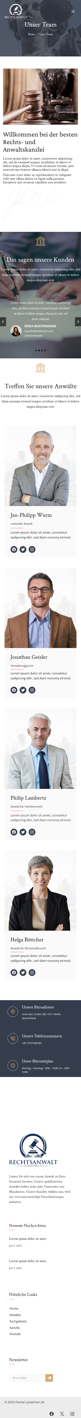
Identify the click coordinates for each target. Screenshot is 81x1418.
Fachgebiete (18, 1321)
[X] (62, 1414)
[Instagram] (72, 1414)
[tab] (36, 350)
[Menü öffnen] (73, 11)
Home (14, 1308)
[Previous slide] (3, 321)
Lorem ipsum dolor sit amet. (28, 1239)
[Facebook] (51, 1414)
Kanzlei (15, 1328)
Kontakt (15, 1334)
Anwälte (15, 1315)
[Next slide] (78, 321)
